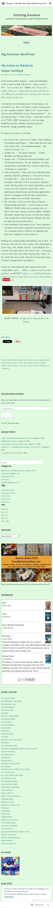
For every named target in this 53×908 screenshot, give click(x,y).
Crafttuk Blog (6, 757)
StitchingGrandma (24, 74)
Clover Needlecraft (7, 707)
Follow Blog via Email (12, 394)
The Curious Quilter (8, 698)
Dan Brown (7, 617)
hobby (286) (5, 496)
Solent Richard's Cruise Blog (11, 701)
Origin (4, 613)
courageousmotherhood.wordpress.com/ (15, 831)
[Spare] (48, 609)
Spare (4, 602)
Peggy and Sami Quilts (9, 784)
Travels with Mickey (8, 751)
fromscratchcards (7, 790)
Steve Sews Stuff (7, 710)
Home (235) (5, 502)
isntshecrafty (5, 811)
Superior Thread (33, 365)
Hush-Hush (6, 636)
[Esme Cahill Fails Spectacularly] (48, 631)
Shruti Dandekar (7, 840)
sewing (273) (6, 499)
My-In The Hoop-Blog (9, 745)
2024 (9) (4, 512)
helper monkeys (12, 362)
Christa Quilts (6, 728)
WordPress (44, 365)
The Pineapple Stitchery (9, 781)
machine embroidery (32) (10, 482)
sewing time (22, 365)
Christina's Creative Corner (10, 763)
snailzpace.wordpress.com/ (10, 805)
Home (20, 362)
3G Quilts (4, 736)
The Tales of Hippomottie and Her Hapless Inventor (19, 748)
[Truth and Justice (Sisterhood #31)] (48, 662)
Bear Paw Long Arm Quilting (11, 739)
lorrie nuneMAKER (8, 719)
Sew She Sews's (7, 828)
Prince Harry (7, 605)
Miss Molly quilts (7, 754)
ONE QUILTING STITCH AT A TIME (15, 769)
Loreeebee (4, 713)
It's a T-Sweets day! (8, 772)
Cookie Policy (9, 896)
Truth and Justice (8, 656)
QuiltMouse (5, 730)
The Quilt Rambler (7, 725)
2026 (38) (4, 509)
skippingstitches (6, 816)
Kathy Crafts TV (7, 793)
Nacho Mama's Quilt (8, 822)
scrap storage (12, 365)
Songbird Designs (7, 733)
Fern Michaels (8, 659)
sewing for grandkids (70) (10, 473)
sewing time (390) (7, 490)
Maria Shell (28, 362)
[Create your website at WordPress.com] (26, 3)
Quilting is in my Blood (9, 819)
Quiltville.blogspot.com (14, 149)
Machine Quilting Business (10, 837)
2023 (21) (4, 515)
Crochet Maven (6, 722)
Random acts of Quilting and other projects (23, 360)
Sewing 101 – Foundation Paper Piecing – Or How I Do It (21, 447)
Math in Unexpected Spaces (11, 796)
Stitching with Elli (7, 802)
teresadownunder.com (8, 843)
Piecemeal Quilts (7, 799)
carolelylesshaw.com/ (8, 704)
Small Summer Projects (9, 441)
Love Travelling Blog (8, 778)
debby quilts (5, 814)
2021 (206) (5, 521)
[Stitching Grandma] (26, 30)
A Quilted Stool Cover (9, 453)
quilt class (36, 362)
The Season (5, 808)
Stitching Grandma (26, 15)
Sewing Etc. (5, 742)
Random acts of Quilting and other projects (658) (18, 470)
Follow (6, 416)
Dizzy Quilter (6, 766)
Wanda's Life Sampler (8, 834)
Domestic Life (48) (8, 476)
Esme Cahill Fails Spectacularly (13, 625)
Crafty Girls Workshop (9, 825)
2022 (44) (4, 518)
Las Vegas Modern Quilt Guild (12, 775)
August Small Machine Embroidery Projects (16, 438)
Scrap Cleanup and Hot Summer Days (14, 444)
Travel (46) (5, 479)
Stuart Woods (8, 639)
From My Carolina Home (10, 716)
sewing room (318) (8, 493)
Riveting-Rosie (6, 760)
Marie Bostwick (8, 628)
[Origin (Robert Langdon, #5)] (48, 620)
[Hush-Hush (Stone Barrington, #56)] (48, 642)
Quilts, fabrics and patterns (10, 787)
